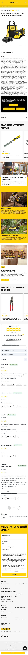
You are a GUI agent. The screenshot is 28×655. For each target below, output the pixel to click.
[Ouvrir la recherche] (25, 2)
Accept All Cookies (20, 108)
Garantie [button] (3, 114)
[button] (26, 653)
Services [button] (3, 117)
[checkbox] (2, 554)
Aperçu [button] (3, 56)
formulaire (16, 571)
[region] (14, 146)
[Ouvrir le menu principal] (2, 2)
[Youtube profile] (8, 636)
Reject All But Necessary (9, 108)
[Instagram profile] (2, 636)
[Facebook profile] (5, 636)
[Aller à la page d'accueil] (14, 2)
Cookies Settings (13, 105)
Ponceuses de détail (7, 6)
